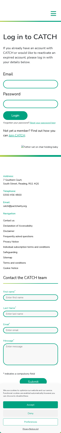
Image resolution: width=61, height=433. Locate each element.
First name (9, 291)
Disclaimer (8, 231)
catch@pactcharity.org (15, 206)
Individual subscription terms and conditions (26, 247)
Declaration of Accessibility (18, 226)
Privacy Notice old (30, 429)
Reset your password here (42, 122)
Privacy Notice (11, 241)
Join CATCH (17, 135)
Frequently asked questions (18, 236)
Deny (30, 413)
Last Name (9, 308)
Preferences (30, 422)
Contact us (9, 220)
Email (8, 74)
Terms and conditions (14, 263)
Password (11, 94)
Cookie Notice (10, 268)
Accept (30, 404)
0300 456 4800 (12, 195)
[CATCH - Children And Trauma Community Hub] (30, 6)
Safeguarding (10, 252)
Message (8, 340)
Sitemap (7, 257)
